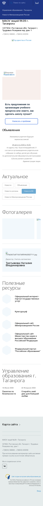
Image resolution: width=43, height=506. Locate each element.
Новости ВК (28, 191)
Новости (8, 185)
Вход (39, 491)
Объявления (22, 185)
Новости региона (11, 191)
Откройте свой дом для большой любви (30, 394)
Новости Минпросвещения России (18, 197)
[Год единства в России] (21, 50)
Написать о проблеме (21, 121)
